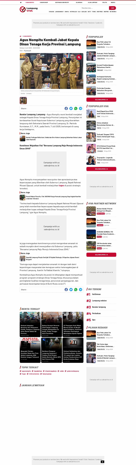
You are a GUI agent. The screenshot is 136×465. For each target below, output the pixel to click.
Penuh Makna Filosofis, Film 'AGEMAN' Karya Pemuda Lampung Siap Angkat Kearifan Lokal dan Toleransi (53, 197)
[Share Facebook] (66, 108)
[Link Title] (91, 44)
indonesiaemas (34, 374)
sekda (62, 371)
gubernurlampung (73, 371)
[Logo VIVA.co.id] (30, 9)
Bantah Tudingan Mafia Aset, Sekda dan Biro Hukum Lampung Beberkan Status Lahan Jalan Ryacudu (54, 138)
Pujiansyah (27, 50)
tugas (61, 185)
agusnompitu (26, 371)
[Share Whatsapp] (75, 108)
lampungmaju (47, 374)
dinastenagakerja (51, 371)
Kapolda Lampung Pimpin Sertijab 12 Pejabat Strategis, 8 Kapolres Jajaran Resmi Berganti (52, 258)
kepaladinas (38, 371)
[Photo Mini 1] (23, 100)
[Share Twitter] (71, 108)
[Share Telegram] (80, 108)
